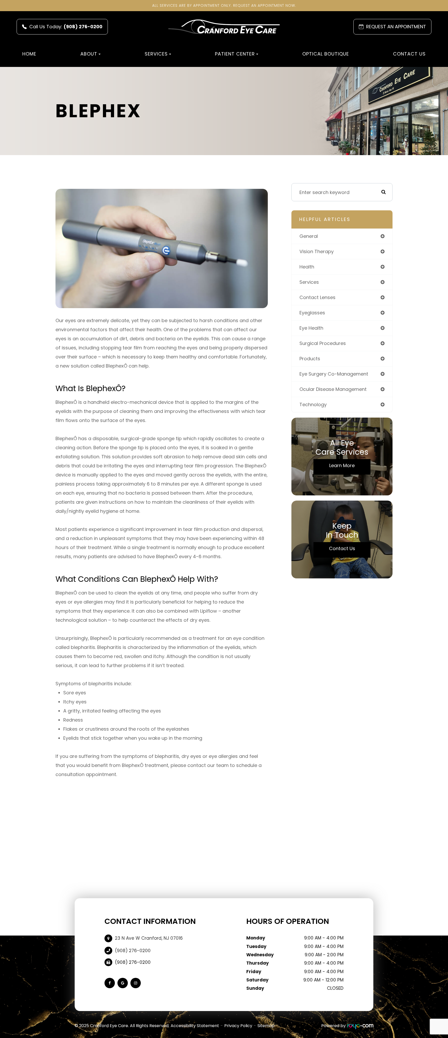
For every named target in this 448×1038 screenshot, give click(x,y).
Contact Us (409, 54)
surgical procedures (322, 343)
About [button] (88, 54)
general (308, 236)
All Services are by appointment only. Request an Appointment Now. (224, 5)
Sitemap (266, 1026)
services (309, 282)
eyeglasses (312, 312)
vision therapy (316, 251)
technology (313, 404)
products (309, 358)
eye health (311, 328)
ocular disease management (333, 389)
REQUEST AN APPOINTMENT (396, 26)
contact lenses (317, 297)
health (306, 267)
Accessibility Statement (195, 1026)
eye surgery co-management (333, 374)
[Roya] (360, 1026)
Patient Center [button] (235, 54)
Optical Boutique (325, 54)
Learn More (342, 465)
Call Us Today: (65, 26)
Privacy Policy (238, 1026)
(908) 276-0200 (133, 950)
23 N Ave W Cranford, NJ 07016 (149, 938)
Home (29, 54)
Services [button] (156, 54)
